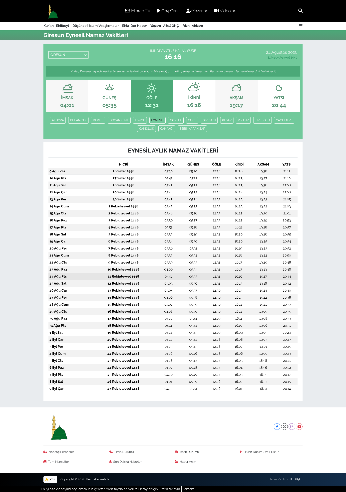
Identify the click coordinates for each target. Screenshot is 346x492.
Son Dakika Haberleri (127, 461)
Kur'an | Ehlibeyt (56, 26)
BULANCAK (78, 120)
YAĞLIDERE (284, 120)
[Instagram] (292, 426)
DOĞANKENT (119, 120)
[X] (284, 426)
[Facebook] (277, 426)
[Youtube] (299, 426)
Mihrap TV (140, 10)
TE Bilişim (296, 479)
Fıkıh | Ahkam (192, 26)
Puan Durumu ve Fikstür (262, 452)
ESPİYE (140, 120)
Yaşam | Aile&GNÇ (164, 26)
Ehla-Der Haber (134, 26)
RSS (52, 479)
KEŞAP (226, 120)
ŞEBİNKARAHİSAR (192, 128)
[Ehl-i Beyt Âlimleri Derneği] (52, 11)
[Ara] (300, 11)
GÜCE (192, 120)
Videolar (227, 10)
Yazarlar (199, 10)
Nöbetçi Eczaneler (61, 452)
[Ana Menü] (301, 26)
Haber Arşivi (188, 461)
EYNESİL (157, 120)
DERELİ (98, 120)
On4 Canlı (169, 10)
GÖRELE (176, 120)
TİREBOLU (262, 120)
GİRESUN (209, 120)
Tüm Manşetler (58, 461)
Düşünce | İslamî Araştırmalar (95, 26)
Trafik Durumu (189, 452)
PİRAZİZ (243, 120)
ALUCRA (58, 120)
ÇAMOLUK (146, 128)
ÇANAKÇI (166, 128)
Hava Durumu (124, 452)
